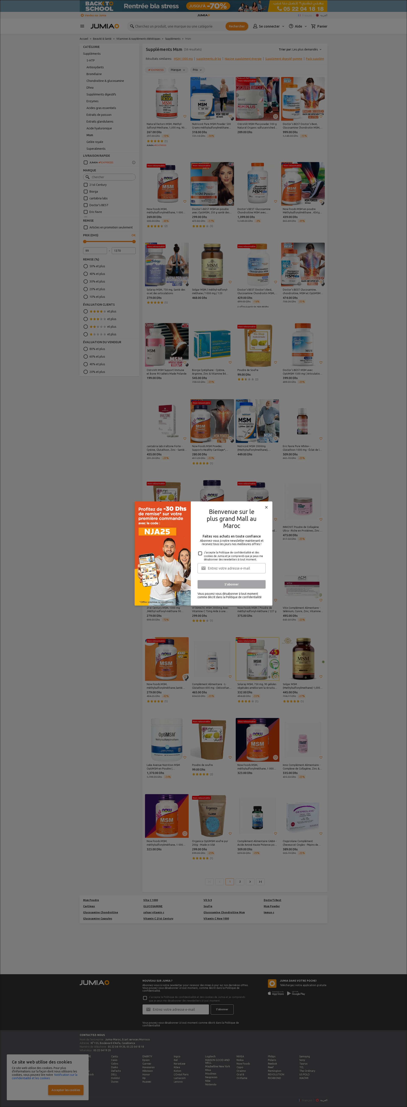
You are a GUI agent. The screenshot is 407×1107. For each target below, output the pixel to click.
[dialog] (203, 553)
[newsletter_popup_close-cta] (266, 507)
